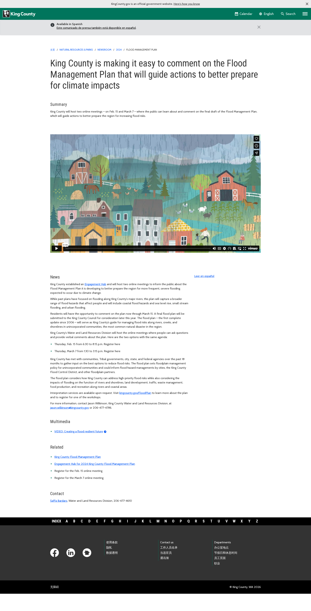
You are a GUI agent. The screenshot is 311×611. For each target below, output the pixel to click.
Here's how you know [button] (186, 4)
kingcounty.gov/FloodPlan (135, 393)
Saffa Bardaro (58, 500)
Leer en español (204, 276)
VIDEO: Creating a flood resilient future (78, 431)
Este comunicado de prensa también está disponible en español (96, 28)
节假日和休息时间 (225, 552)
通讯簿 (164, 558)
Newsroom (104, 49)
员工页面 (220, 558)
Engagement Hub (95, 284)
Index (56, 521)
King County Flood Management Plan (77, 457)
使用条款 (112, 542)
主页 (52, 49)
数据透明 (112, 552)
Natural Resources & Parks (76, 49)
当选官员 (166, 552)
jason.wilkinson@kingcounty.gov (69, 407)
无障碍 (54, 587)
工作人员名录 (168, 547)
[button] (307, 4)
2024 (119, 49)
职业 (217, 563)
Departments (222, 542)
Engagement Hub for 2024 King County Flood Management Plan (94, 464)
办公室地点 (221, 547)
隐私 (109, 547)
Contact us (166, 542)
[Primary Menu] (305, 14)
